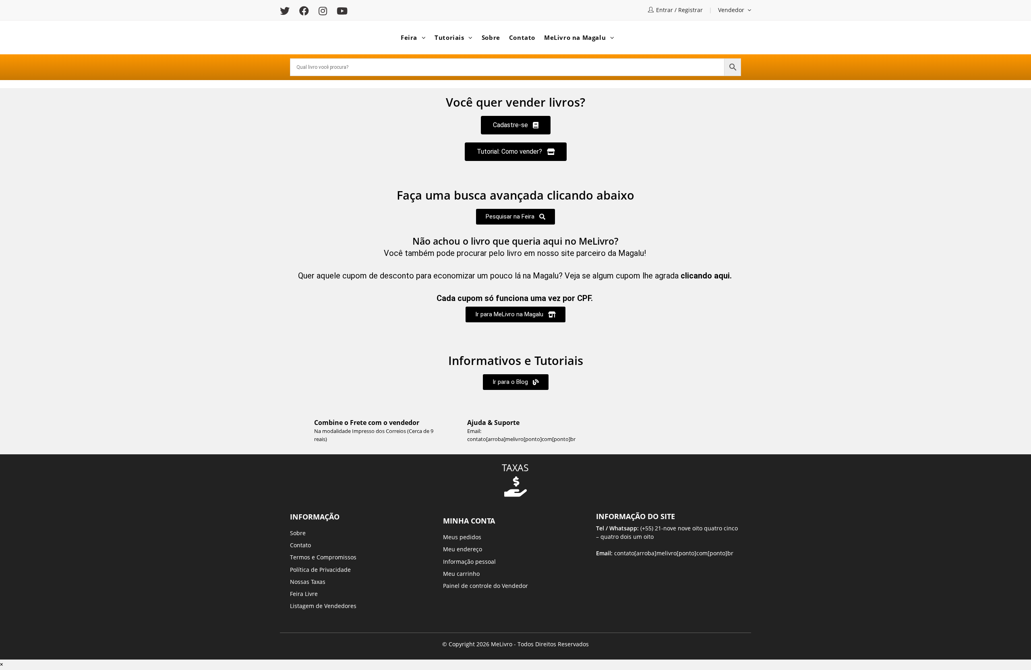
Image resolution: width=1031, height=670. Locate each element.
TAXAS (515, 467)
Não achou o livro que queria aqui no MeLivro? (515, 241)
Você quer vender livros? (515, 102)
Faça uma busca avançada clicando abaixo (515, 195)
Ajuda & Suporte (493, 422)
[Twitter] (287, 11)
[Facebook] (304, 11)
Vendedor (732, 10)
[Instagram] (323, 11)
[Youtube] (342, 11)
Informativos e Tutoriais (515, 360)
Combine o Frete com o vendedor (366, 422)
